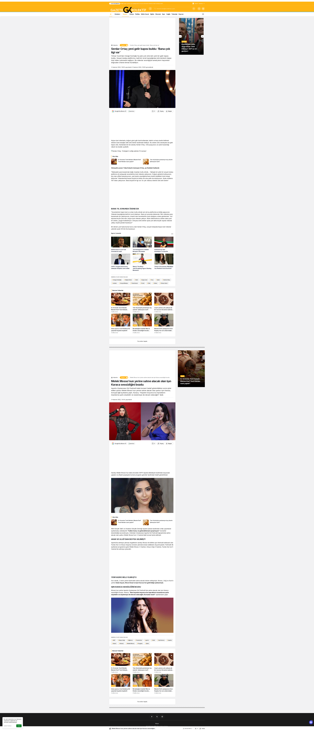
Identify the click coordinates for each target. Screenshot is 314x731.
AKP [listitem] (113, 640)
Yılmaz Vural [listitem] (163, 283)
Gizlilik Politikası (7, 725)
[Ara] (193, 8)
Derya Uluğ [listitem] (121, 640)
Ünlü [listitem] (148, 283)
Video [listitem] (155, 283)
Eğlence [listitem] (130, 640)
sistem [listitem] (114, 283)
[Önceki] (180, 36)
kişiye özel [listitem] (144, 279)
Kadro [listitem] (114, 643)
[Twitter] (157, 717)
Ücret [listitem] (142, 283)
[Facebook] (152, 717)
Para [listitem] (151, 279)
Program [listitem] (139, 643)
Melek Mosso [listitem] (130, 643)
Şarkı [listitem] (158, 279)
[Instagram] (162, 717)
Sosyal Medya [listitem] (123, 283)
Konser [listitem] (121, 643)
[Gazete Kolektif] (128, 10)
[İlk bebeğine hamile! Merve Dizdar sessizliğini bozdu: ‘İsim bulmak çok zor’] (142, 323)
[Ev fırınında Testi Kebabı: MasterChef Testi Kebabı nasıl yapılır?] (126, 161)
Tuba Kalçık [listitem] (134, 283)
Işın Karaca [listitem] (161, 640)
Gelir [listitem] (136, 279)
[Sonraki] (202, 36)
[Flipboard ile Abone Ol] (131, 111)
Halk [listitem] (153, 640)
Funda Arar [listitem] (138, 640)
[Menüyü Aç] (150, 8)
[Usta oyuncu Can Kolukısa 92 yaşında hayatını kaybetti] (120, 323)
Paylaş (203, 728)
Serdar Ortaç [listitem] (166, 279)
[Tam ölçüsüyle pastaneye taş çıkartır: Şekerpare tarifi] (158, 161)
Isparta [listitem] (169, 640)
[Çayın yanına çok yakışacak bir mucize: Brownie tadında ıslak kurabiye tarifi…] (163, 302)
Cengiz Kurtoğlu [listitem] (116, 279)
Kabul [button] (19, 726)
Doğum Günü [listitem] (128, 279)
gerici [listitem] (147, 640)
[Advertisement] (142, 31)
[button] (203, 8)
